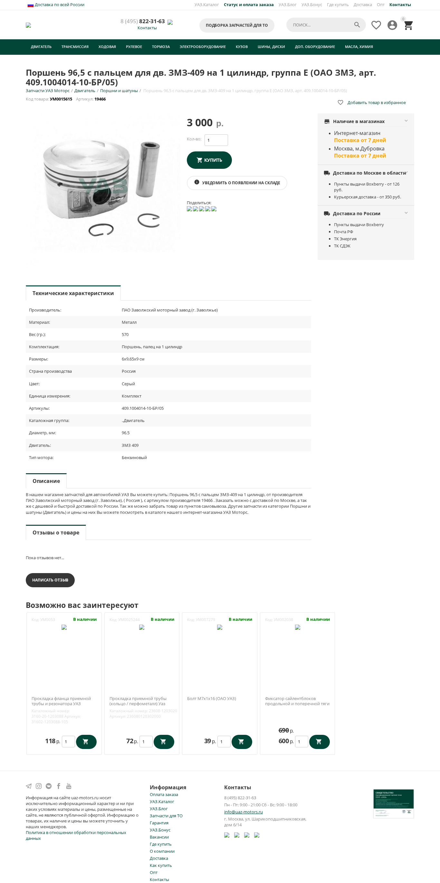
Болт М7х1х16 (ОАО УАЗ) (211, 698)
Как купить (161, 865)
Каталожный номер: (51, 711)
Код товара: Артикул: (66, 99)
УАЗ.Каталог (207, 4)
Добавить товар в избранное (371, 102)
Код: (35, 619)
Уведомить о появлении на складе (237, 182)
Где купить (338, 4)
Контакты (147, 28)
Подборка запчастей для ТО (237, 25)
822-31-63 (142, 21)
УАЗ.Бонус (311, 4)
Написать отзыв (50, 580)
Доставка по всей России (59, 4)
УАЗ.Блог (288, 4)
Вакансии (159, 837)
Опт (381, 4)
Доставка (363, 4)
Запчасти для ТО (166, 816)
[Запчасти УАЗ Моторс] (29, 24)
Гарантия (159, 823)
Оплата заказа (164, 794)
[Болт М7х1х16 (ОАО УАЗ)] (219, 626)
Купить (213, 160)
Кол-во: (194, 139)
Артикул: (72, 716)
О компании (162, 851)
